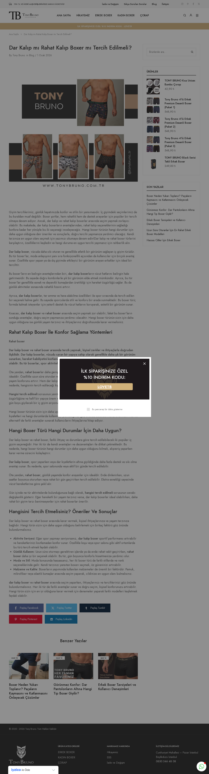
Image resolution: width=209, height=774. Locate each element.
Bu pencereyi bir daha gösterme (107, 409)
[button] (201, 766)
